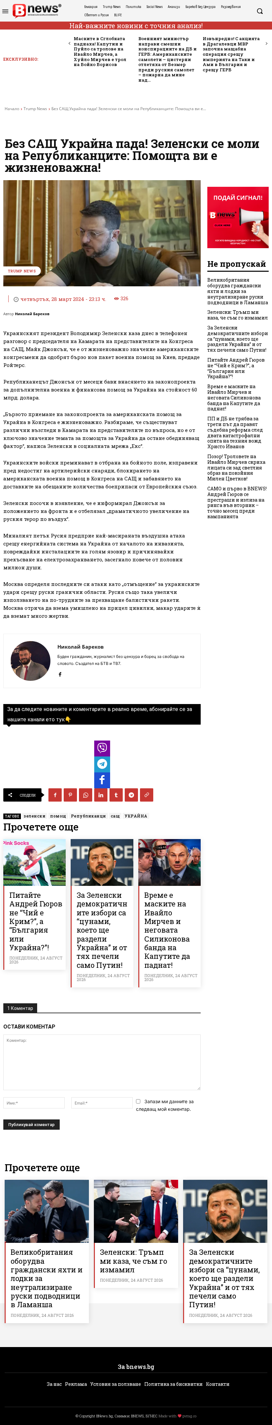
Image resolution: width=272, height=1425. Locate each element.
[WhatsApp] (85, 795)
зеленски (34, 816)
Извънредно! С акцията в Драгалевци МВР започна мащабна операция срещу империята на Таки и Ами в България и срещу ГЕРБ (231, 54)
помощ (58, 816)
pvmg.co (189, 1415)
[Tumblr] (116, 795)
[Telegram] (131, 795)
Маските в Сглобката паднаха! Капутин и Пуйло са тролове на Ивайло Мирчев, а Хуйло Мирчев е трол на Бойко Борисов (100, 51)
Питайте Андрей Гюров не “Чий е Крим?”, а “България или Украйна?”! (35, 921)
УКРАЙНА (136, 816)
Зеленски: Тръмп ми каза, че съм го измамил (237, 315)
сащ (115, 816)
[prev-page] (69, 43)
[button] (259, 11)
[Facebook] (59, 673)
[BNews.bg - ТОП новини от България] (37, 11)
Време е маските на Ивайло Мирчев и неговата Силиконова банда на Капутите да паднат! (167, 930)
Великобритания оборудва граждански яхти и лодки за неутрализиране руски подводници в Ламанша (237, 291)
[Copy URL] (146, 795)
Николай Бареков (32, 313)
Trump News (35, 108)
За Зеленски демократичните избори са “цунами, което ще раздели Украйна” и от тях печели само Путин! (102, 930)
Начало (12, 108)
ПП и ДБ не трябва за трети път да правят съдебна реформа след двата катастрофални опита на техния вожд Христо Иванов (235, 432)
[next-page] (266, 43)
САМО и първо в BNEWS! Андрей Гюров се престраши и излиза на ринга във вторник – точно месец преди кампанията (237, 502)
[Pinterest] (70, 795)
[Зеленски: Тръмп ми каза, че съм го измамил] (136, 1211)
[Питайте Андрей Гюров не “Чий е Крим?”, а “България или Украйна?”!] (34, 862)
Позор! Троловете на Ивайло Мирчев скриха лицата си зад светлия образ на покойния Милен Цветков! (236, 467)
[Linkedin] (100, 795)
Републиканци (88, 816)
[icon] (102, 750)
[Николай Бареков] (30, 661)
